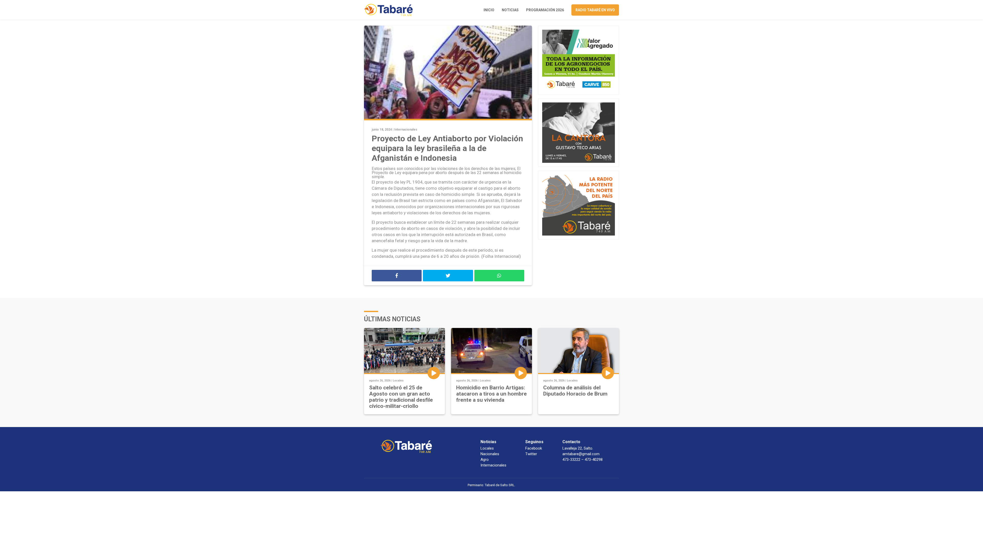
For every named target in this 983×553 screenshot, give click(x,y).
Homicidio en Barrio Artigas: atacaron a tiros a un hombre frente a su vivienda (491, 394)
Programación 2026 (545, 10)
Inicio (489, 10)
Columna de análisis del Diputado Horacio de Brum (575, 391)
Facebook (533, 448)
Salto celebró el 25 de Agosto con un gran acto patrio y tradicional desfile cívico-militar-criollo (401, 397)
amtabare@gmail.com (581, 454)
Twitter (531, 454)
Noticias (510, 10)
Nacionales (489, 454)
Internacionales (405, 129)
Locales (398, 380)
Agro (484, 459)
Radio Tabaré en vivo (595, 10)
